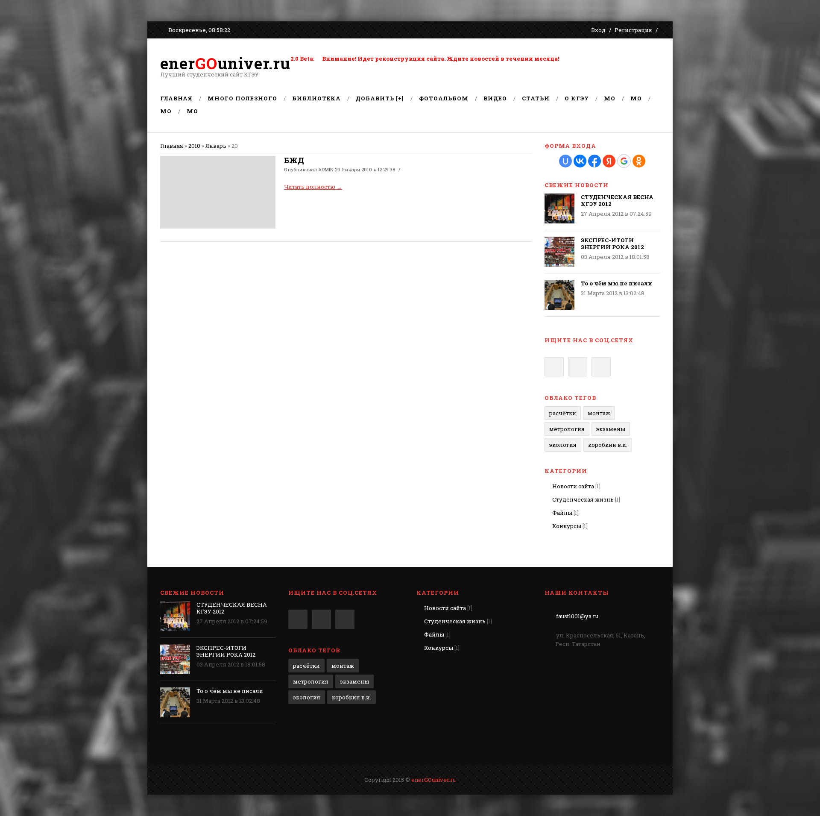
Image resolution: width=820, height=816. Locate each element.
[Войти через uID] (565, 161)
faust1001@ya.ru (577, 616)
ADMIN (326, 169)
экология (563, 445)
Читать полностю (313, 187)
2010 (194, 146)
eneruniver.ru (225, 63)
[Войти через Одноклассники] (639, 161)
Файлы (562, 513)
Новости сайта (573, 486)
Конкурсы (566, 526)
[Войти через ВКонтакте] (580, 161)
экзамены (610, 429)
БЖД (294, 160)
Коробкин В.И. (607, 445)
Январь (215, 146)
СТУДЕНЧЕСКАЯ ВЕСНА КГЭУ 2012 (617, 200)
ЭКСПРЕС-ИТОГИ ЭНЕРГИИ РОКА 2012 (612, 243)
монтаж (599, 413)
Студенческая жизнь (583, 499)
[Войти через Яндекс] (609, 161)
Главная (171, 146)
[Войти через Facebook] (594, 161)
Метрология (567, 429)
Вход (598, 30)
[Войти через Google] (624, 161)
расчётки (562, 413)
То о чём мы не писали (616, 283)
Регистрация (633, 30)
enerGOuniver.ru (433, 780)
